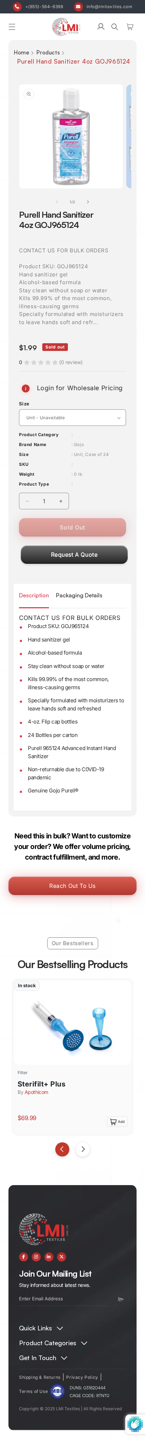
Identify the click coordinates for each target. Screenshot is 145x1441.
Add (121, 1121)
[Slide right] (88, 202)
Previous (62, 1149)
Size (24, 403)
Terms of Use (33, 1391)
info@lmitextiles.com (110, 6)
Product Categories (47, 1343)
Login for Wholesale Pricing (79, 388)
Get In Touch (37, 1357)
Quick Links (35, 1328)
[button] (12, 27)
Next (83, 1149)
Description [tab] (34, 595)
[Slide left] (57, 202)
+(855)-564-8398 (44, 6)
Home (21, 52)
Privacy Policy (82, 1377)
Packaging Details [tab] (79, 595)
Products (48, 52)
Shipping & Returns (40, 1377)
